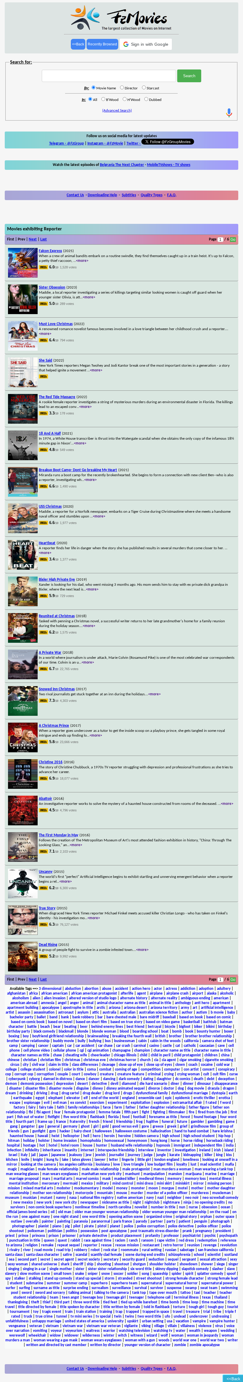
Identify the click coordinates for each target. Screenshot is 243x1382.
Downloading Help (102, 195)
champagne (121, 1050)
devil (114, 1084)
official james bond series (27, 1212)
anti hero (201, 1003)
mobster (64, 1188)
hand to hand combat (192, 1131)
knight (38, 1160)
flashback (97, 1117)
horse (175, 1141)
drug (54, 1093)
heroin (109, 1136)
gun (26, 1131)
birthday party (18, 1031)
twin (118, 1316)
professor (171, 1236)
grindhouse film (203, 1126)
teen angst (70, 1297)
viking (146, 1326)
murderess (200, 1193)
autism (201, 1012)
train (69, 1312)
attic (95, 1012)
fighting (159, 1112)
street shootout (149, 1278)
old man (64, 1212)
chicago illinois (125, 1055)
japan (43, 1155)
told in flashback (157, 1307)
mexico (87, 1183)
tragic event (51, 1312)
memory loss (195, 1179)
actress (171, 989)
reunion (193, 1245)
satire (67, 1255)
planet (115, 1226)
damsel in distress (57, 1079)
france (61, 1122)
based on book (191, 1017)
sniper (93, 1274)
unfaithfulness (17, 1321)
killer (208, 1155)
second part (27, 1259)
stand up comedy (58, 1278)
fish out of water (30, 1117)
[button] (145, 44)
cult (206, 1074)
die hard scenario (153, 1084)
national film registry (96, 1198)
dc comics (182, 1079)
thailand (220, 1297)
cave (221, 1046)
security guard (133, 1259)
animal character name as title (121, 1003)
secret (45, 1259)
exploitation (140, 1103)
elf (86, 1098)
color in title (74, 1069)
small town (62, 1274)
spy (8, 1278)
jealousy (75, 1155)
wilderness (91, 1335)
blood (124, 1031)
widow (55, 1335)
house (87, 1145)
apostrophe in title (78, 1008)
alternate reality (164, 998)
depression (65, 1084)
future (182, 1122)
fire (191, 1112)
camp (13, 1046)
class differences (85, 1065)
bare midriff (149, 1017)
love (116, 1164)
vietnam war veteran (104, 1326)
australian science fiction (158, 1012)
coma (91, 1069)
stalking (35, 1278)
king (219, 1155)
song (145, 1274)
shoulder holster (162, 1264)
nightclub (152, 1202)
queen (49, 1240)
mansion (175, 1174)
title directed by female (37, 1307)
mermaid (70, 1183)
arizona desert (135, 1008)
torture (179, 1307)
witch (122, 1335)
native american (130, 1198)
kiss (229, 1155)
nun (182, 1207)
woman (177, 1335)
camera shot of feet (218, 1041)
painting (63, 1221)
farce (107, 1107)
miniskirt (182, 1183)
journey (134, 1155)
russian (170, 1250)
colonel (54, 1069)
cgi (82, 1050)
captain (58, 1046)
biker (198, 1027)
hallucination (161, 1131)
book (189, 1031)
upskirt (132, 1321)
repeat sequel (68, 1245)
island (229, 1150)
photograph (220, 1221)
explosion (161, 1103)
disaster (15, 1088)
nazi (160, 1198)
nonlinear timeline (90, 1207)
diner (175, 1084)
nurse (193, 1207)
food (126, 1117)
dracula (213, 1088)
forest (185, 1117)
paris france (122, 1221)
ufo (167, 1316)
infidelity (32, 1150)
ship (90, 1264)
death (198, 1079)
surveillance (121, 1288)
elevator (73, 1098)
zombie (180, 1345)
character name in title (212, 1050)
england (128, 1098)
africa (33, 993)
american (221, 998)
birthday (225, 1027)
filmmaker (177, 1112)
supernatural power (217, 1283)
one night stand (66, 1217)
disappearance (226, 1084)
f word (225, 1103)
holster (44, 1141)
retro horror (173, 1245)
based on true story (126, 1022)
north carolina (119, 1207)
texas (206, 1297)
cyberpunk (17, 1079)
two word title (149, 1316)
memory (174, 1179)
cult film (219, 1074)
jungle (161, 1155)
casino (154, 1046)
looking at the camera (38, 1164)
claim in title (58, 1065)
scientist (214, 1255)
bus (108, 1041)
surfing (24, 1288)
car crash (123, 1046)
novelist (141, 1207)
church (145, 1060)
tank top (139, 1293)
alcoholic (227, 993)
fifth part (131, 1112)
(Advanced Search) (117, 111)
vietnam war (73, 1326)
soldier (132, 1274)
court (76, 1074)
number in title (163, 1207)
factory (19, 1107)
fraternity (77, 1122)
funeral (167, 1122)
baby (231, 1012)
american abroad (23, 1003)
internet (87, 1150)
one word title (93, 1217)
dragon (228, 1088)
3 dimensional (50, 989)
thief (46, 1302)
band (53, 1017)
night (137, 1202)
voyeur (56, 1331)
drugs (127, 1093)
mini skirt (164, 1183)
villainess (187, 1326)
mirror (198, 1183)
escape (14, 1103)
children (211, 1055)
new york (44, 1202)
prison (54, 1236)
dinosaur (204, 1084)
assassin (24, 1012)
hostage (29, 1145)
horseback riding (219, 1141)
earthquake (22, 1098)
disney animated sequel (125, 1088)
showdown (188, 1264)
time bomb (170, 1302)
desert (82, 1084)
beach (45, 1027)
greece (158, 1126)
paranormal (100, 1221)
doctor (169, 1088)
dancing (109, 1079)
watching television (134, 1331)
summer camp (75, 1283)
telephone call (159, 1297)
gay (41, 1126)
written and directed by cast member (56, 1345)
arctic (101, 1008)
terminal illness (186, 1297)
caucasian (206, 1046)
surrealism (100, 1288)
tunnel (61, 1316)
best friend (135, 1027)
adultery (224, 989)
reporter (90, 1245)
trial (206, 1312)
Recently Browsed (102, 44)
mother (197, 1188)
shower (207, 1264)
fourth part (25, 1122)
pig (67, 1226)
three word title (86, 1302)
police (128, 1226)
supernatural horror (181, 1283)
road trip (63, 1250)
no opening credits (210, 1202)
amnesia (47, 1003)
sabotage (187, 1250)
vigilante (131, 1326)
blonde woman (104, 1031)
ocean (225, 1207)
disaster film (35, 1088)
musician (30, 1198)
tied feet (110, 1302)
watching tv (163, 1331)
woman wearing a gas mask (55, 1340)
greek (171, 1126)
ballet (41, 1017)
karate (175, 1155)
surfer (10, 1288)
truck (28, 1316)
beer (84, 1027)
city (25, 1065)
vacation (182, 1321)
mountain (105, 1193)
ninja (187, 1202)
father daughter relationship (162, 1107)
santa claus (14, 1255)
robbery (80, 1250)
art (195, 1008)
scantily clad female (106, 1255)
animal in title (160, 1003)
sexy (233, 1259)
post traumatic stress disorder (154, 1231)
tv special (103, 1316)
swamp (191, 1288)
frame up (45, 1122)
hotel (53, 1145)
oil (53, 1212)
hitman (14, 1141)
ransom (147, 1240)
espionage (32, 1103)
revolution (228, 1245)
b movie (217, 1012)
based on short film (91, 1022)
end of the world (105, 1098)
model (107, 1188)
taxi (197, 1293)
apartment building (22, 1008)
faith (60, 1107)
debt (211, 1079)
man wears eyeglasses (60, 1174)
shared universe (44, 1264)
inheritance (52, 1150)
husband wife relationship (132, 1145)
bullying (95, 1041)
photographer (23, 1226)
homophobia (90, 1141)
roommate (129, 1250)
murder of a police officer (167, 1193)
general (53, 1126)
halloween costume (131, 1131)
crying (169, 1074)
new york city (66, 1202)
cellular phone (64, 1050)
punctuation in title (24, 1240)
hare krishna (222, 1131)
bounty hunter (208, 1031)
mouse (121, 1193)
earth (233, 1093)
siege (221, 1264)
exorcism (97, 1103)
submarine (34, 1283)
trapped (132, 1312)
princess (38, 1236)
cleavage (108, 1065)
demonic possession (36, 1084)
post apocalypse (114, 1231)
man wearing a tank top (214, 1169)
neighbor (174, 1198)
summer (53, 1283)
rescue (106, 1245)
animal (88, 1003)
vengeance (17, 1326)
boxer (229, 1031)
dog (181, 1088)
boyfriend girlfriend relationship (58, 1036)
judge (148, 1155)
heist (56, 1136)
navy (150, 1198)
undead (180, 1316)
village (159, 1326)
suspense (174, 1288)
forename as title (163, 1117)
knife (25, 1160)
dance (80, 1079)
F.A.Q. (171, 195)
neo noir (192, 1198)
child (143, 1055)
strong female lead (222, 1278)
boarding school (145, 1031)
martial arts (63, 1179)
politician (55, 1231)
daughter (164, 1079)
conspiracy (226, 1069)
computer (172, 1069)
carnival (140, 1046)
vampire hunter (222, 1321)
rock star (110, 1250)
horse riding (193, 1141)
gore (145, 1126)
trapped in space (156, 1312)
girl (95, 1126)
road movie (43, 1250)
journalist (116, 1155)
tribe (217, 1312)
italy (24, 1155)
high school (171, 1136)
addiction (187, 989)
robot (95, 1250)
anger (74, 1003)
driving (41, 1093)
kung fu (52, 1160)
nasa (72, 1198)
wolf (164, 1335)
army (185, 1008)
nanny (61, 1198)
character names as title (30, 1055)
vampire (199, 1321)
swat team (209, 1288)
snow (105, 1274)
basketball (191, 1022)
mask (106, 1179)
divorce (154, 1088)
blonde (82, 1031)
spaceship (160, 1274)
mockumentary (86, 1188)
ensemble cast (150, 1098)
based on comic (218, 1017)
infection (14, 1150)
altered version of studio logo (92, 998)
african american (54, 993)
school (199, 1255)
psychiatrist (192, 1236)
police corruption (150, 1226)
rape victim (166, 1240)
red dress (186, 1240)
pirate (89, 1226)
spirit (189, 1274)
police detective (181, 1226)
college (11, 1069)
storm (109, 1278)
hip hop (224, 1136)
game (230, 1122)
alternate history (133, 998)
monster (138, 1188)
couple (62, 1074)
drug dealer (92, 1093)
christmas (72, 1060)
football (139, 1117)
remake (47, 1245)
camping (28, 1046)
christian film (50, 1060)
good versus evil (125, 1126)
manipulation (154, 1174)
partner (157, 1221)
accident (121, 989)
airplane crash (177, 993)
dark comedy (129, 1079)
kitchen (12, 1160)
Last (43, 239)
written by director (105, 1345)
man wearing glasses (22, 1174)
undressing (220, 1316)
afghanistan (16, 993)
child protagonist (187, 1055)
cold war (223, 1065)
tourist (232, 1307)
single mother (60, 1269)
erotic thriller (204, 1098)
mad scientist (210, 1164)
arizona (114, 1008)
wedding (227, 1331)
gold (105, 1126)
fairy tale (46, 1107)
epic (168, 1098)
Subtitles (129, 195)
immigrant (182, 1145)
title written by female (121, 1307)
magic (12, 1169)
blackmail (66, 1031)
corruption (45, 1074)
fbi (31, 1112)
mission (14, 1188)
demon (11, 1084)
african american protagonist (94, 993)
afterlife (127, 993)
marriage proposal (24, 1179)
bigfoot (185, 1027)
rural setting (152, 1250)
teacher (210, 1293)
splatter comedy (210, 1274)
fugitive (152, 1122)
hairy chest (82, 1131)
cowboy (90, 1074)
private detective (93, 1236)
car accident (85, 1046)
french (94, 1122)
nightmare (171, 1202)
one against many (36, 1217)
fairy (32, 1107)
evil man (60, 1103)
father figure (199, 1107)
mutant (46, 1198)
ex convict (78, 1103)
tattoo (185, 1293)
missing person (219, 1183)
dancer (94, 1079)
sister (80, 1269)
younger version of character (147, 1345)
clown (180, 1065)
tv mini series (81, 1316)
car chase (105, 1046)
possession (89, 1231)
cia (156, 1060)
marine (211, 1174)
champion (142, 1050)
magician (27, 1169)
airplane (156, 993)
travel (177, 1312)
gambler (197, 1122)
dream (10, 1093)
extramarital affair (187, 1103)
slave (231, 1269)
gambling (215, 1122)
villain (172, 1326)
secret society (89, 1259)
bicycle (170, 1027)
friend (108, 1122)
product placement (126, 1236)
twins (129, 1316)
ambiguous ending (195, 998)
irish (217, 1150)
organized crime (159, 1217)
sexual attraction (213, 1259)
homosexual (114, 1141)
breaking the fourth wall (131, 1036)
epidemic (182, 1098)
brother (175, 1036)
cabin (142, 1041)
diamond (129, 1084)
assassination (44, 1012)
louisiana (103, 1164)
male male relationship (100, 1169)
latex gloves (81, 1160)
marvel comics (87, 1179)
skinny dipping (166, 1269)
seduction (156, 1259)
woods (164, 1340)
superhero (99, 1283)
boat (165, 1031)
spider (177, 1274)
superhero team (124, 1283)
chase (57, 1055)
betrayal (154, 1027)
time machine (213, 1302)
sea (11, 1259)
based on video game (163, 1022)
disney (97, 1088)
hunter (101, 1145)
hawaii (43, 1136)
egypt (40, 1098)
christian (30, 1060)
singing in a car (34, 1269)
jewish (100, 1155)
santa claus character (42, 1255)
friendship (124, 1122)
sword (27, 1293)
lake (65, 1160)
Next (33, 239)
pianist (43, 1226)
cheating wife (76, 1055)
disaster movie (61, 1088)
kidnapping (192, 1155)
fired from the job (212, 1112)
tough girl (196, 1307)
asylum (83, 1012)
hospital (13, 1145)
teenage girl (116, 1297)
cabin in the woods (165, 1041)
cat (177, 1046)
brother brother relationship (208, 1036)
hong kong (159, 1141)
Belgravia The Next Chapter (122, 165)
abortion (91, 989)
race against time (97, 1240)
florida (113, 1117)
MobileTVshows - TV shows (168, 165)
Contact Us (75, 195)
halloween (103, 1131)
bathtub (209, 1022)
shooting (104, 1264)
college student (32, 1069)
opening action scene (126, 1217)
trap (119, 1312)
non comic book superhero (49, 1207)
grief (183, 1126)
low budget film (160, 1164)
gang (13, 1126)
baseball (169, 1017)
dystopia (218, 1093)
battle (32, 1027)
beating (70, 1027)
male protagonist (136, 1169)
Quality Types (151, 195)
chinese (13, 1060)
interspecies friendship (116, 1150)
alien (36, 998)
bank (65, 1017)
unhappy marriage (46, 1321)
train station (86, 1312)
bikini (210, 1027)
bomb (177, 1031)
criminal (154, 1074)
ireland (204, 1150)
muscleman (221, 1193)
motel (183, 1188)
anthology (183, 1003)
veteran (35, 1326)
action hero (141, 989)
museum (12, 1198)
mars (46, 1179)
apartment (221, 1003)
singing (13, 1269)
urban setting (152, 1321)
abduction (73, 989)
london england (166, 1160)
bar (100, 1017)
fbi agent (43, 1112)
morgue (168, 1188)
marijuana (194, 1174)
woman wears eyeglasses (101, 1340)
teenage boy (93, 1297)
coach (192, 1065)
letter (113, 1160)
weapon (210, 1331)
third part (62, 1302)
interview (146, 1150)
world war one (184, 1340)
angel (62, 1003)
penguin (200, 1221)
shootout (121, 1264)
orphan (206, 1217)
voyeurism (73, 1331)
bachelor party (21, 1017)
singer (233, 1264)
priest (10, 1236)
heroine (124, 1136)
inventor (164, 1150)
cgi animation (98, 1050)
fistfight (54, 1117)
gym (52, 1131)
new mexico (23, 1202)
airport (197, 993)
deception (226, 1079)
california (191, 1041)
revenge (210, 1245)
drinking (26, 1093)
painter (48, 1221)
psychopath (228, 1236)
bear (57, 1027)
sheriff (78, 1264)
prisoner (69, 1236)
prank (187, 1231)
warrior (109, 1331)
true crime (44, 1316)
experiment (117, 1103)
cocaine (207, 1065)
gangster (28, 1126)
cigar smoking (190, 1060)
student (16, 1283)
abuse (106, 989)
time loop (190, 1302)
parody (141, 1221)
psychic (210, 1236)
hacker (65, 1131)
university (116, 1321)
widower (71, 1335)
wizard (151, 1335)
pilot (77, 1226)
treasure (193, 1312)
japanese (58, 1155)
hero (96, 1136)
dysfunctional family (152, 1093)
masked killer (124, 1179)
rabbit (75, 1240)
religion (31, 1245)
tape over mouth (163, 1293)
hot (42, 1145)
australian (127, 1012)
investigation (185, 1150)
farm (118, 1107)
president (223, 1231)
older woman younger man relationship (174, 1212)
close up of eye (131, 1065)
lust (193, 1164)
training (106, 1312)
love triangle (134, 1164)
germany (70, 1126)
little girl (144, 1160)
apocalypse (50, 1008)
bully (81, 1041)
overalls (32, 1221)
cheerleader (100, 1055)
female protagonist (79, 1112)
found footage (205, 1117)
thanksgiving (18, 1302)
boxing (14, 1036)
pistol (101, 1226)
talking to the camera (111, 1293)
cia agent (169, 1060)
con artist (191, 1069)
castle (167, 1046)
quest (62, 1240)
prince (23, 1236)
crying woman (188, 1074)
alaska (211, 993)
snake (79, 1274)
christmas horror (122, 1060)
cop (8, 1074)
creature (107, 1074)
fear (57, 1112)
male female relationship (58, 1169)
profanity (152, 1236)
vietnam (52, 1326)
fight (145, 1112)
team (54, 1297)
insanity (71, 1150)
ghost (85, 1126)
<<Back (78, 44)
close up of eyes (159, 1065)
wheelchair (37, 1335)
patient (185, 1221)
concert (208, 1069)
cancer (43, 1046)
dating (148, 1079)
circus (14, 1065)
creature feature (130, 1074)
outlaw (16, 1221)
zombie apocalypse (205, 1345)
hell (86, 1136)
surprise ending (75, 1288)
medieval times (151, 1179)
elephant (55, 1098)
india (230, 1145)
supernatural (151, 1283)
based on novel (60, 1022)
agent (141, 993)
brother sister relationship (28, 1041)
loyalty (181, 1164)
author (187, 1012)
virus (219, 1326)
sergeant (189, 1259)
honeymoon (137, 1141)
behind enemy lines (107, 1027)
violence (205, 1326)
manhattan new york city (101, 1174)
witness (136, 1335)
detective (99, 1084)
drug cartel (70, 1093)
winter (108, 1335)
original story (186, 1217)
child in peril (160, 1055)
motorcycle (84, 1193)
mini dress (145, 1183)
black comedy (44, 1031)
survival (141, 1288)
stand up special (88, 1278)
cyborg (34, 1079)
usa (169, 1321)
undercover (198, 1316)
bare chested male (121, 1017)
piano (56, 1226)
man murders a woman (172, 1169)
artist (10, 1012)
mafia (229, 1164)
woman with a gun (140, 1340)
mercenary (50, 1183)
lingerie (128, 1160)
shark (65, 1264)
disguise (82, 1088)
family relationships (83, 1107)
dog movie (195, 1088)
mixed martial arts (38, 1188)
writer (233, 1340)
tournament (20, 1312)
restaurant (151, 1245)
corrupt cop (24, 1074)
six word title (141, 1269)
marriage (227, 1174)
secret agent (64, 1259)
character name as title (172, 1050)
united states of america (84, 1321)
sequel (173, 1259)
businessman (124, 1041)
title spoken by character (80, 1307)
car (69, 1046)
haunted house (22, 1136)
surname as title (46, 1288)
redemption (207, 1240)
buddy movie (63, 1041)
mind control (122, 1183)
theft (35, 1302)
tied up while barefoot (139, 1302)
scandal (81, 1255)
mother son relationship (52, 1193)
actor (158, 989)
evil (46, 1103)
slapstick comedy (195, 1269)
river (27, 1250)
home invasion (65, 1141)
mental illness (220, 1179)
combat (105, 1069)
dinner (188, 1084)
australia (109, 1012)
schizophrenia (179, 1255)
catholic (190, 1046)
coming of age (126, 1069)
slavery (10, 1274)
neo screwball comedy (220, 1198)
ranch (133, 1240)
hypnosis (163, 1145)
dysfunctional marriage (189, 1093)
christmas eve (95, 1060)
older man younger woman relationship (107, 1212)
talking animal (79, 1293)
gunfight (39, 1131)
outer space (224, 1217)
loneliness (191, 1160)
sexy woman (18, 1264)
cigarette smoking (219, 1060)
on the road (219, 1212)
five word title (75, 1117)
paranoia (81, 1221)
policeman (36, 1231)
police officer (207, 1226)
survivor (156, 1288)
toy (36, 1312)
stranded (125, 1278)
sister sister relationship (107, 1269)
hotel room (70, 1145)
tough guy (216, 1307)
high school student (199, 1136)
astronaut (66, 1012)
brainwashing (98, 1036)
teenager (136, 1297)
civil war (38, 1065)
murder (137, 1193)
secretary (111, 1259)
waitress (93, 1331)
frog (139, 1122)
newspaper (89, 1202)
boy (26, 1036)
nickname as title (115, 1202)
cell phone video (36, 1050)
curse (233, 1074)
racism (120, 1240)
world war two (212, 1340)
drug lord (112, 1093)
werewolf (17, 1335)
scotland (231, 1255)
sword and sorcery (50, 1293)
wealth (194, 1331)
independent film (208, 1145)
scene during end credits (145, 1255)
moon (153, 1188)
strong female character (184, 1278)
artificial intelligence (217, 1008)
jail (33, 1155)
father (131, 1107)
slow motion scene (35, 1274)
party (171, 1221)
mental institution (23, 1183)
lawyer (100, 1160)
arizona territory (164, 1008)
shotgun (139, 1264)
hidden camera (147, 1136)
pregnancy (203, 1231)
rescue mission (127, 1245)
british (160, 1036)
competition (151, 1069)
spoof (231, 1274)
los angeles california (75, 1164)
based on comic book (27, 1022)
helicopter (71, 1136)
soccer (118, 1274)
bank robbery (83, 1017)
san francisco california (216, 1250)
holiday (29, 1141)
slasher (217, 1269)
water (181, 1331)
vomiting (40, 1331)
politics (71, 1231)
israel (13, 1155)
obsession (209, 1207)
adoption (206, 989)
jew (89, 1155)
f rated (211, 1103)
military (102, 1183)
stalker (19, 1278)
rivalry (14, 1250)
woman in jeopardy (202, 1335)
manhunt (132, 1174)
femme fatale (110, 1112)
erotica (224, 1098)
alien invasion (54, 998)
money (121, 1188)
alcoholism (20, 998)
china (225, 1055)
